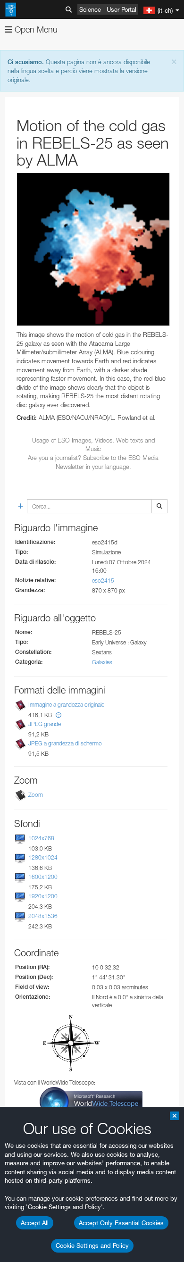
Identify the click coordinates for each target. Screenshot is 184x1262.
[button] (58, 715)
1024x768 (41, 838)
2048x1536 (43, 915)
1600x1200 (43, 876)
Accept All (35, 1223)
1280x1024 (43, 857)
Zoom (35, 794)
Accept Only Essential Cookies (121, 1223)
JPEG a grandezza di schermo (65, 743)
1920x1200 (43, 896)
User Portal (121, 9)
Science (90, 9)
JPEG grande (44, 723)
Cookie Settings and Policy (92, 1245)
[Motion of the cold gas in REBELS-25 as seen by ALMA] (93, 249)
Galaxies (102, 662)
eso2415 (103, 580)
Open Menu (35, 29)
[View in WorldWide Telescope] (91, 1100)
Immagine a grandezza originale (66, 704)
